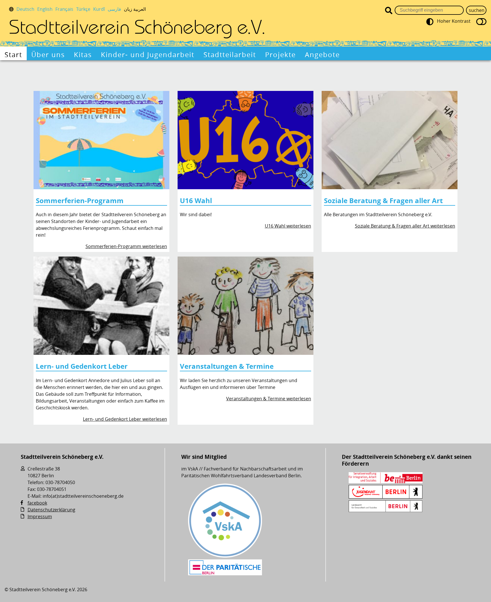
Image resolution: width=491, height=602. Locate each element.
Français (64, 9)
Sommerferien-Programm (80, 200)
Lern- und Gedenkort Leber (82, 366)
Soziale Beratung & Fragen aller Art (383, 200)
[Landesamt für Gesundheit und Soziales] (386, 510)
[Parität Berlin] (225, 573)
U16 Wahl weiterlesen (288, 226)
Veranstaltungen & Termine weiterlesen (268, 398)
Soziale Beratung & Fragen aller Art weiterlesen (405, 226)
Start (13, 54)
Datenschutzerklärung (51, 510)
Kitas (83, 54)
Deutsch (25, 9)
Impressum (40, 516)
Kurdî (99, 9)
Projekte (280, 54)
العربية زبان (135, 9)
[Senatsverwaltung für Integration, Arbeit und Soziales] (386, 481)
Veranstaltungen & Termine (227, 366)
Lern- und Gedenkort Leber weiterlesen (125, 419)
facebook (37, 503)
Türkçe (83, 9)
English (45, 9)
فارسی (114, 9)
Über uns (48, 54)
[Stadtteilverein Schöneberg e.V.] (137, 29)
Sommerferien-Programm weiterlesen (126, 246)
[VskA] (225, 556)
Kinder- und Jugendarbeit (147, 54)
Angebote (322, 54)
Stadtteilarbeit (229, 54)
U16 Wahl (196, 200)
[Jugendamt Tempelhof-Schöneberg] (386, 497)
